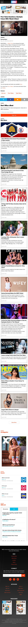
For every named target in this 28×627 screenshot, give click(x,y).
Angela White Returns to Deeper (10, 410)
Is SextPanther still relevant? (8, 519)
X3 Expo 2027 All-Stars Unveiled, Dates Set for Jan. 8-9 (13, 204)
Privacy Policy (14, 564)
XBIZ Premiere (7, 592)
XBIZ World (7, 590)
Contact (14, 560)
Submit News (14, 556)
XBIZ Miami (20, 588)
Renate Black (4, 39)
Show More (14, 422)
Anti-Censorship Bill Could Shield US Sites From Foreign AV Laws (12, 171)
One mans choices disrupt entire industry (11, 530)
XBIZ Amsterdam (6, 477)
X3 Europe (4, 486)
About (14, 562)
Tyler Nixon (18, 93)
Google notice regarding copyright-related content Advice (12, 513)
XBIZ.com (7, 586)
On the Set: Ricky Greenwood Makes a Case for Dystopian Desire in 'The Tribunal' (13, 321)
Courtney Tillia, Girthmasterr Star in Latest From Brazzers (12, 238)
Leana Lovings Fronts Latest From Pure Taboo (13, 355)
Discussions (5, 509)
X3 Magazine (4, 432)
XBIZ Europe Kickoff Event (8, 525)
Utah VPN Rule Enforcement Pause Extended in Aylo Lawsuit (13, 139)
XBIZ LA (20, 586)
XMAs (20, 594)
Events (3, 473)
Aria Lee (3, 93)
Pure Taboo (10, 86)
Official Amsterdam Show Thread (10, 535)
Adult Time (10, 43)
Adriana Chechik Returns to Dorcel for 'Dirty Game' (13, 267)
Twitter (3, 88)
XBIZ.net (3, 505)
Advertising (14, 558)
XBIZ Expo (20, 592)
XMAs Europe (5, 494)
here (21, 84)
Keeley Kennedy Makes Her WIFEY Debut (12, 293)
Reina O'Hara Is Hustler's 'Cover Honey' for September (12, 382)
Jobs (14, 509)
